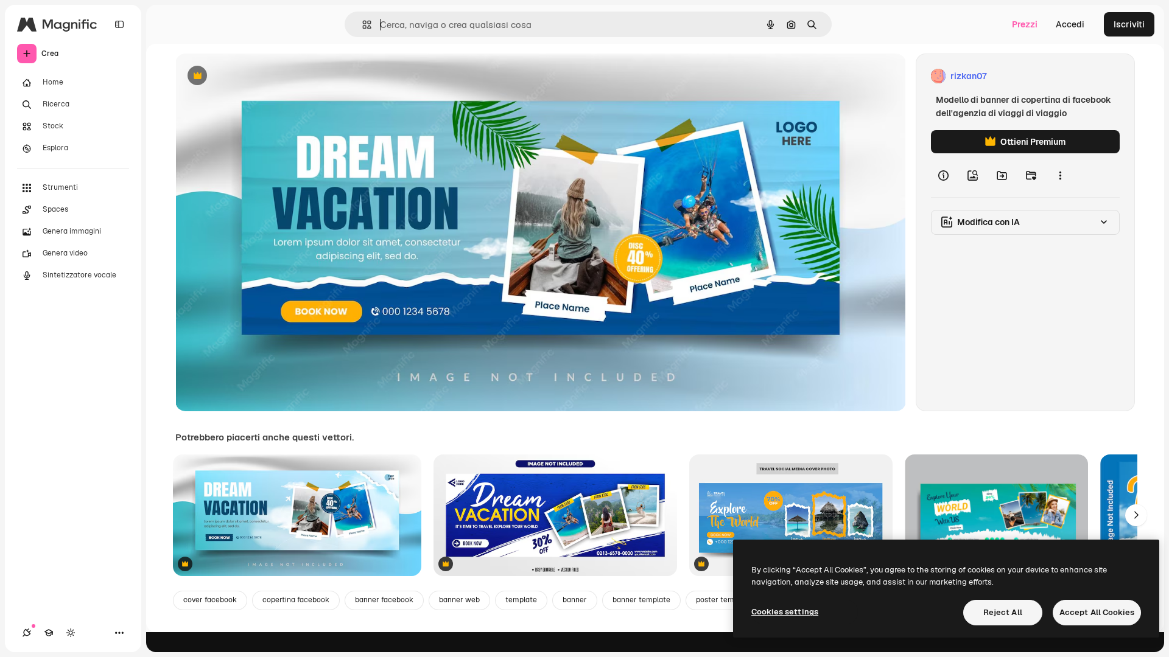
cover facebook (210, 600)
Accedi (1070, 24)
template (521, 600)
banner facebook (384, 600)
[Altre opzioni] (1060, 175)
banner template (641, 600)
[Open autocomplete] (362, 24)
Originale (255, 76)
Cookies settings (784, 612)
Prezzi (1024, 24)
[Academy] (48, 632)
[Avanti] (1136, 515)
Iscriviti (1129, 24)
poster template (724, 600)
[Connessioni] (27, 632)
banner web (459, 600)
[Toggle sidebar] (119, 24)
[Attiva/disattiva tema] (70, 632)
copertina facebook (295, 600)
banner (575, 600)
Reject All (1002, 612)
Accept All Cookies (1096, 612)
